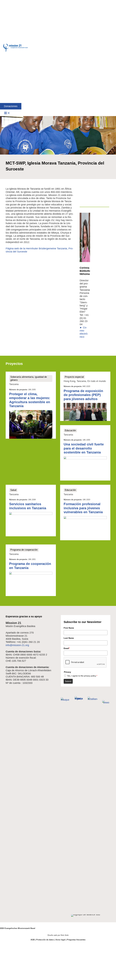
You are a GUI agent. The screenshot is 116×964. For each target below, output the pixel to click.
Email (67, 648)
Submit (68, 681)
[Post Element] (31, 405)
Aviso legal (60, 940)
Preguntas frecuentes (76, 940)
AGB (33, 940)
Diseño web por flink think (58, 935)
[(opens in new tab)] (65, 699)
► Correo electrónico (84, 332)
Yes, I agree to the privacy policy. (82, 676)
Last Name (69, 638)
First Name (69, 628)
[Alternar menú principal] (7, 113)
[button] (10, 106)
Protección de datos (45, 940)
